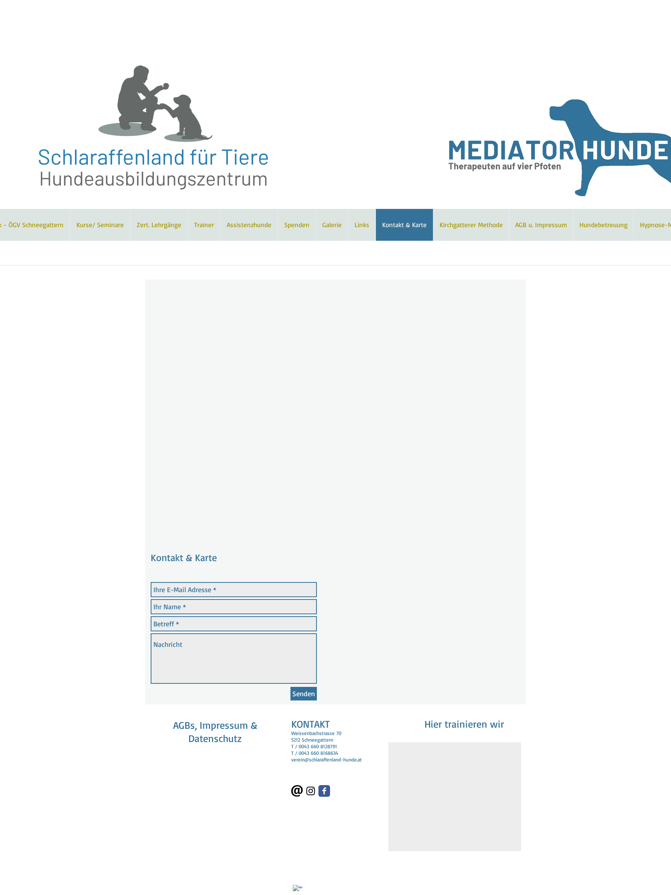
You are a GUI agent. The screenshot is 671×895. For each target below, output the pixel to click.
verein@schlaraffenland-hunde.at (326, 759)
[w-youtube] (284, 883)
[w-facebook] (298, 890)
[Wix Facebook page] (324, 791)
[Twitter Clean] (270, 883)
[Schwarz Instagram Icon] (310, 791)
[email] (297, 791)
